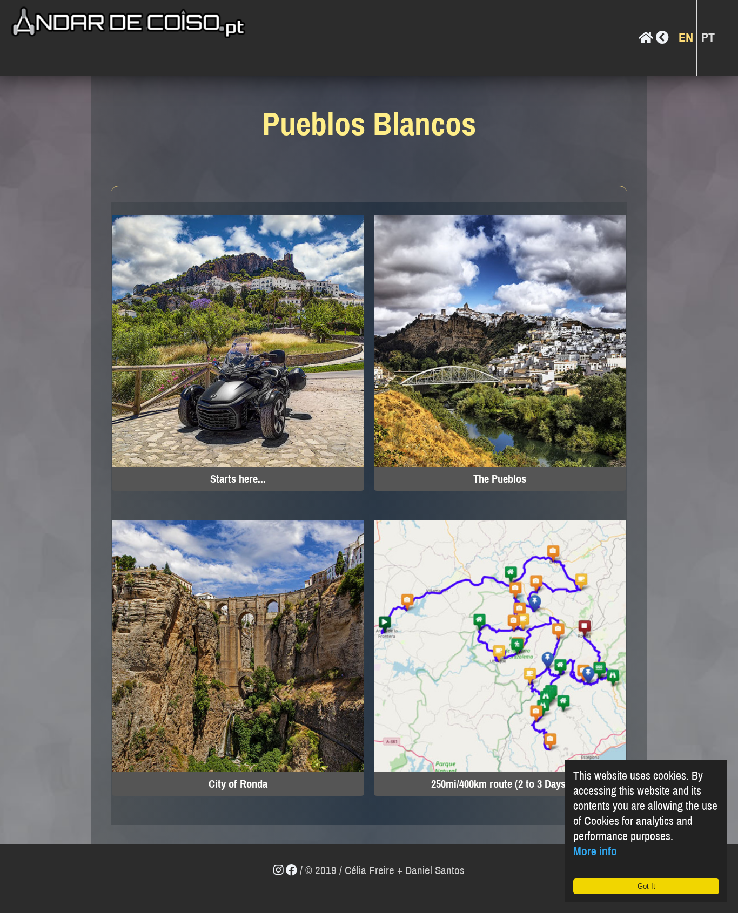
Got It (646, 886)
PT (708, 38)
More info (595, 851)
